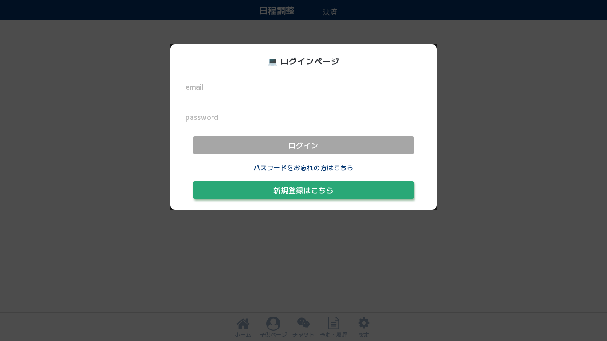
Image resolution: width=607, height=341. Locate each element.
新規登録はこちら (303, 190)
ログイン (303, 145)
